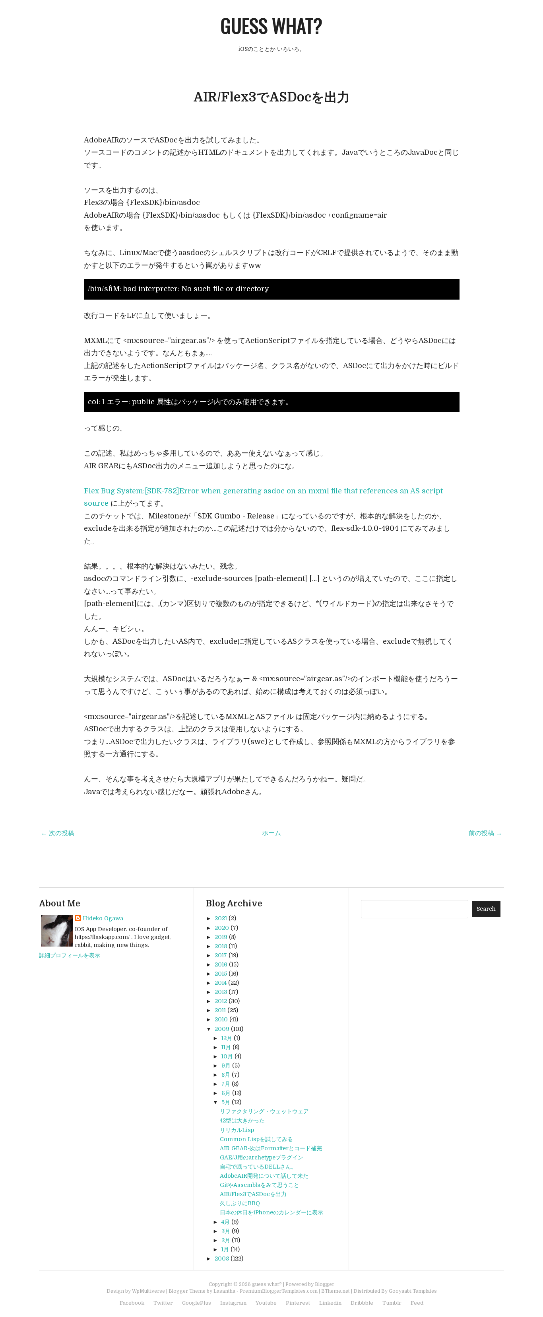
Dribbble (362, 1303)
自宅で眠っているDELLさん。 (258, 1166)
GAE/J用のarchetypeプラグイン (261, 1157)
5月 (225, 1102)
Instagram (233, 1303)
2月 (225, 1240)
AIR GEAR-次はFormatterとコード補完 (271, 1148)
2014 (221, 983)
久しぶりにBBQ (240, 1203)
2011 (220, 1010)
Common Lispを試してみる (256, 1139)
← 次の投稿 (57, 833)
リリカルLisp (237, 1130)
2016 (221, 964)
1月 (225, 1249)
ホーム (271, 833)
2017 (221, 955)
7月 (225, 1084)
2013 (221, 992)
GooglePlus (196, 1303)
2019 (221, 937)
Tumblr (391, 1303)
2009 (222, 1029)
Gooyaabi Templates (413, 1291)
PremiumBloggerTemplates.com (279, 1291)
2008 (222, 1258)
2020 (222, 928)
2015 (221, 973)
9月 (226, 1065)
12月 (226, 1038)
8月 (225, 1075)
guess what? (271, 25)
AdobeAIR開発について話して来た (264, 1176)
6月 (226, 1093)
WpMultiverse (148, 1291)
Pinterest (298, 1303)
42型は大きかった (242, 1120)
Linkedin (330, 1303)
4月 (225, 1222)
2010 (221, 1019)
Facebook (132, 1303)
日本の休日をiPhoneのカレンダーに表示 (271, 1212)
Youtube (266, 1303)
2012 (221, 1001)
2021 (221, 918)
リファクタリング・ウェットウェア (264, 1111)
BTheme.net (335, 1291)
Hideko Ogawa (103, 918)
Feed (417, 1303)
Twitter (163, 1303)
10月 (227, 1056)
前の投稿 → (485, 833)
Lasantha (224, 1291)
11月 (226, 1047)
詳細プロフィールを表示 (69, 955)
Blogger (324, 1284)
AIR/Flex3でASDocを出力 (272, 97)
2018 (221, 946)
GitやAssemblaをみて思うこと (259, 1185)
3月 (225, 1231)
